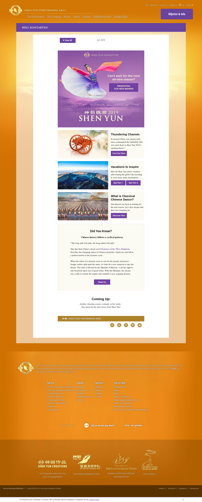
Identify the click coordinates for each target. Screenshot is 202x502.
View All (68, 40)
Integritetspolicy (182, 488)
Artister (67, 16)
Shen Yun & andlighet (56, 403)
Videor (76, 16)
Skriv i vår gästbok (133, 425)
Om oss (50, 382)
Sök (183, 5)
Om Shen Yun (83, 390)
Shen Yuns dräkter (122, 396)
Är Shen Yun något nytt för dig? (60, 387)
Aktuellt (99, 382)
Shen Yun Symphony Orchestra (60, 390)
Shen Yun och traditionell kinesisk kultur (131, 409)
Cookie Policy (94, 499)
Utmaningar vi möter (56, 400)
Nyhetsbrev (154, 5)
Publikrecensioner (102, 16)
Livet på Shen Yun (55, 393)
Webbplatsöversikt (194, 488)
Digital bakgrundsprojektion (126, 400)
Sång (116, 393)
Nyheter (98, 387)
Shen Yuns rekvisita (122, 403)
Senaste (87, 16)
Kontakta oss (173, 5)
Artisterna (51, 406)
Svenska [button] (188, 5)
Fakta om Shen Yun (55, 396)
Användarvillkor (172, 488)
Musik (116, 390)
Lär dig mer (164, 5)
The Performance (35, 16)
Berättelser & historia (123, 406)
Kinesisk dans (120, 387)
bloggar (98, 393)
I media (80, 400)
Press (147, 5)
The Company (54, 16)
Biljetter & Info (176, 14)
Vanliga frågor (121, 16)
